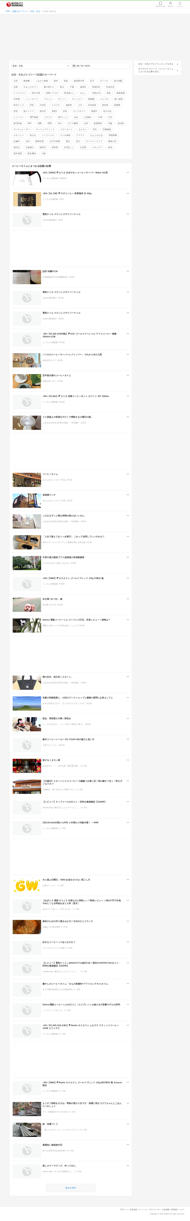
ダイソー (62, 99)
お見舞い (88, 117)
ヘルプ (181, 1209)
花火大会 (107, 111)
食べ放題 (118, 99)
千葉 (72, 87)
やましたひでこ (31, 87)
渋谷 (28, 141)
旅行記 (17, 147)
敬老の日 (112, 141)
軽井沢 (43, 147)
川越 (110, 123)
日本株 (17, 99)
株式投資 (18, 123)
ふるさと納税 (42, 81)
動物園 (91, 99)
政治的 (121, 123)
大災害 (83, 147)
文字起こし (69, 147)
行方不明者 (55, 141)
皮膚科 (17, 141)
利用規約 (174, 1209)
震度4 (54, 111)
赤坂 (109, 93)
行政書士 (30, 147)
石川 (92, 81)
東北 (68, 141)
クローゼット (66, 129)
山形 (86, 123)
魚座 (66, 81)
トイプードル (48, 135)
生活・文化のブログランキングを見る (155, 64)
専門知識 (34, 117)
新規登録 (133, 1209)
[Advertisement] (95, 38)
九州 (16, 81)
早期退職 (113, 135)
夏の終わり (49, 87)
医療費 (117, 105)
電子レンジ (63, 117)
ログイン (170, 6)
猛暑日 (94, 111)
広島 (16, 87)
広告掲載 (165, 1209)
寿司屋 (105, 105)
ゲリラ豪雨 (73, 123)
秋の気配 (118, 81)
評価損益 (107, 129)
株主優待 (32, 153)
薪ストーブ (29, 111)
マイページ (142, 1209)
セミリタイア (79, 111)
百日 (78, 141)
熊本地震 (18, 153)
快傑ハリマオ (52, 93)
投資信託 (96, 87)
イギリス (48, 117)
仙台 (76, 117)
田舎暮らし (69, 93)
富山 (62, 87)
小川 (80, 105)
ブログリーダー (155, 1209)
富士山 (33, 135)
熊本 (56, 81)
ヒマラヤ (56, 105)
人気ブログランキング (14, 4)
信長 (65, 111)
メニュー (180, 6)
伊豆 (16, 111)
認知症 (83, 87)
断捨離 (27, 81)
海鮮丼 (69, 105)
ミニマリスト (20, 93)
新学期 (55, 147)
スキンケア (97, 147)
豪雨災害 (40, 141)
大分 (60, 123)
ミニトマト (19, 117)
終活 (110, 147)
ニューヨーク (32, 99)
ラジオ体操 (65, 135)
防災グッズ (19, 105)
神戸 (30, 123)
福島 (40, 123)
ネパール (104, 81)
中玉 (110, 117)
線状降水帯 (79, 81)
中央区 (43, 105)
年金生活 (110, 87)
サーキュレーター (22, 129)
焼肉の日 (96, 93)
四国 (50, 123)
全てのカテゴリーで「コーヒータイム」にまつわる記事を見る (157, 70)
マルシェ (48, 99)
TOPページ (124, 1209)
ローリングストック (45, 129)
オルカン (83, 129)
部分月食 (36, 93)
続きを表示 (71, 1188)
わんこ (83, 93)
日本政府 (92, 105)
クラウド (80, 135)
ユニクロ (104, 99)
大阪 (44, 153)
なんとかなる (96, 135)
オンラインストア (94, 141)
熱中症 (43, 111)
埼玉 (95, 129)
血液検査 (98, 123)
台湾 (100, 117)
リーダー (160, 6)
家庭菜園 (120, 93)
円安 (32, 105)
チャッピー (77, 99)
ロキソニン (19, 135)
